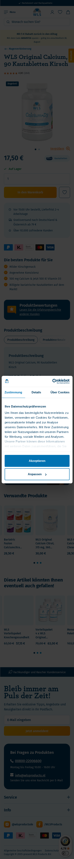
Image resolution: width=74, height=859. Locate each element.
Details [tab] (36, 392)
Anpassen (35, 474)
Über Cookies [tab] (60, 392)
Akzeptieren (37, 460)
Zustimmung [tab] (13, 392)
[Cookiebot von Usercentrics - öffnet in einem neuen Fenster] (52, 381)
